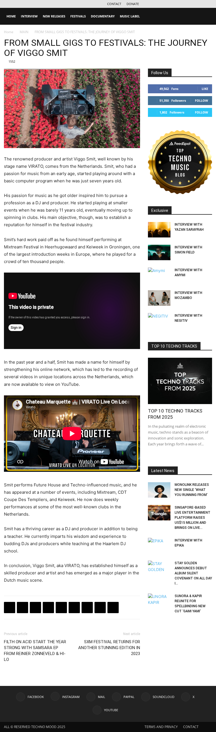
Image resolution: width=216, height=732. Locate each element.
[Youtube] (208, 4)
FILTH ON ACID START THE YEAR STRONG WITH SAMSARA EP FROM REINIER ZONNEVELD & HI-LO (35, 650)
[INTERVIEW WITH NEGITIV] (159, 321)
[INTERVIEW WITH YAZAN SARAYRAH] (159, 229)
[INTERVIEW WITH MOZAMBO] (159, 298)
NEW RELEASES (54, 16)
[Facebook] (152, 4)
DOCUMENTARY (103, 16)
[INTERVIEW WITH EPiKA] (159, 546)
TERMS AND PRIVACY (161, 726)
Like (205, 89)
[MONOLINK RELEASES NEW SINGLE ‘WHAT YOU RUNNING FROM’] (159, 490)
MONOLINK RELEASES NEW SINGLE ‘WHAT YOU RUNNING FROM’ (192, 490)
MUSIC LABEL (130, 16)
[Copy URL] (61, 607)
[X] (198, 4)
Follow (201, 100)
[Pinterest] (87, 607)
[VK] (35, 607)
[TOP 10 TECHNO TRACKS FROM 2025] (180, 381)
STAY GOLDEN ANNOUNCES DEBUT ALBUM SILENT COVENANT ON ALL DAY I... (193, 573)
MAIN (24, 32)
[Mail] (170, 4)
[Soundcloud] (189, 4)
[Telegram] (48, 607)
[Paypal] (180, 4)
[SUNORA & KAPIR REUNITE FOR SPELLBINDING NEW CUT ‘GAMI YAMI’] (159, 601)
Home (9, 32)
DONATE (133, 4)
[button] (205, 16)
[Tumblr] (100, 607)
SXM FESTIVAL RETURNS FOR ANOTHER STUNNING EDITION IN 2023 (109, 647)
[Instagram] (161, 4)
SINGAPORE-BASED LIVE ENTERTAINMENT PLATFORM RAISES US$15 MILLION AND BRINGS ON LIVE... (192, 518)
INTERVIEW (29, 16)
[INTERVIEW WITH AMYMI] (159, 275)
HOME (11, 16)
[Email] (74, 607)
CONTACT (114, 4)
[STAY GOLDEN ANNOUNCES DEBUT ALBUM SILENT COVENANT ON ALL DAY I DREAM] (159, 568)
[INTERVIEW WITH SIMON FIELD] (159, 252)
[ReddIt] (113, 607)
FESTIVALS (78, 16)
